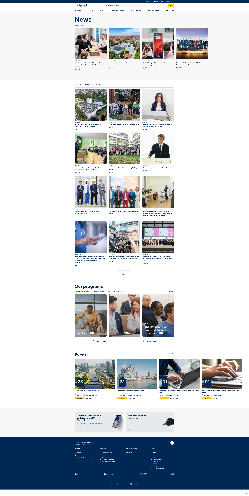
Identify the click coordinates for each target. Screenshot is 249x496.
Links (152, 448)
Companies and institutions (117, 10)
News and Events (169, 10)
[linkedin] (124, 484)
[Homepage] (83, 443)
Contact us (171, 5)
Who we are (78, 10)
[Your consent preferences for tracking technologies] (246, 493)
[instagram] (137, 484)
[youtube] (130, 484)
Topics (101, 10)
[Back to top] (172, 443)
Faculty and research (136, 10)
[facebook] (112, 484)
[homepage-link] (81, 5)
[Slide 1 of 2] (123, 74)
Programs (90, 10)
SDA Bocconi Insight (153, 10)
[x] (118, 484)
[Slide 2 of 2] (126, 74)
